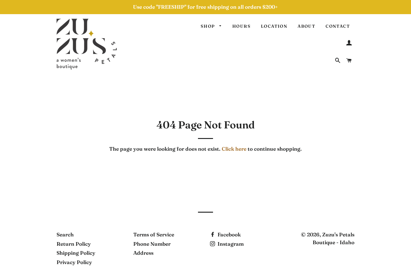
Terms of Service (153, 234)
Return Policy (74, 244)
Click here (234, 149)
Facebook (228, 234)
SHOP (208, 26)
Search (65, 234)
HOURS (241, 26)
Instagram (230, 244)
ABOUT (306, 26)
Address (143, 253)
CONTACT (338, 26)
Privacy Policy (74, 262)
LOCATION (274, 26)
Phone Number (152, 244)
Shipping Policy (76, 253)
